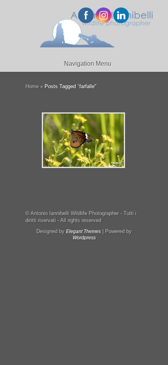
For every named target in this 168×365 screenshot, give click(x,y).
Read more (104, 140)
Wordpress (84, 237)
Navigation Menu (87, 63)
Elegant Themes (83, 231)
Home (32, 86)
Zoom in (66, 140)
